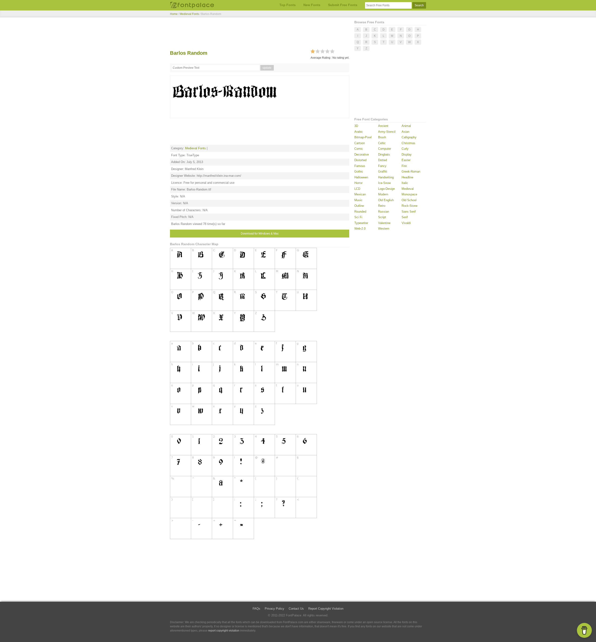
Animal (406, 126)
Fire (404, 166)
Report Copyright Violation (325, 608)
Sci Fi (358, 217)
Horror (358, 183)
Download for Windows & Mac (260, 233)
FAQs (256, 608)
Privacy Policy (274, 608)
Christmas (408, 143)
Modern (383, 194)
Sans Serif (409, 211)
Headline (407, 177)
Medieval (408, 188)
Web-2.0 (360, 228)
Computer (384, 148)
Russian (383, 211)
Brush (382, 137)
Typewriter (361, 223)
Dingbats (384, 154)
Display (407, 154)
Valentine (384, 223)
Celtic (382, 143)
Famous (359, 166)
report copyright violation (223, 630)
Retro (381, 205)
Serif (405, 217)
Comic (358, 148)
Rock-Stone (409, 205)
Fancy (382, 166)
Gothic (358, 171)
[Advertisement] (259, 34)
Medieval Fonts (189, 14)
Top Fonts (287, 5)
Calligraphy (409, 137)
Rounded (360, 211)
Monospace (409, 194)
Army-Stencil (387, 131)
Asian (405, 131)
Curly (405, 148)
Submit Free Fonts (342, 5)
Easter (406, 160)
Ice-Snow (384, 183)
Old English (386, 200)
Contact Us (296, 608)
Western (383, 228)
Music (358, 200)
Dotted (382, 160)
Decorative (361, 154)
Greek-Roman (411, 171)
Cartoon (359, 143)
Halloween (361, 177)
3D (356, 126)
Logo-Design (386, 188)
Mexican (360, 194)
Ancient (383, 126)
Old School (409, 200)
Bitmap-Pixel (363, 137)
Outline (359, 205)
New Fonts (311, 5)
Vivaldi (406, 223)
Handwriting (386, 177)
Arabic (358, 131)
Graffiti (382, 171)
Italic (405, 183)
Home (174, 14)
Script (382, 217)
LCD (357, 188)
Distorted (360, 160)
